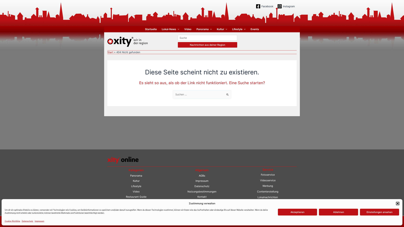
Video (187, 29)
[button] (397, 203)
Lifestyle (237, 29)
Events (255, 29)
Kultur (220, 29)
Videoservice (268, 180)
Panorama (202, 29)
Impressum (39, 221)
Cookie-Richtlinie (12, 221)
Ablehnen (338, 212)
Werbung (267, 185)
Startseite (151, 29)
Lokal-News (169, 29)
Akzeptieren (297, 212)
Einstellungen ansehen (379, 212)
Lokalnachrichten (268, 197)
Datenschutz (27, 221)
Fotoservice (268, 174)
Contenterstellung (267, 191)
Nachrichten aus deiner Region (207, 44)
